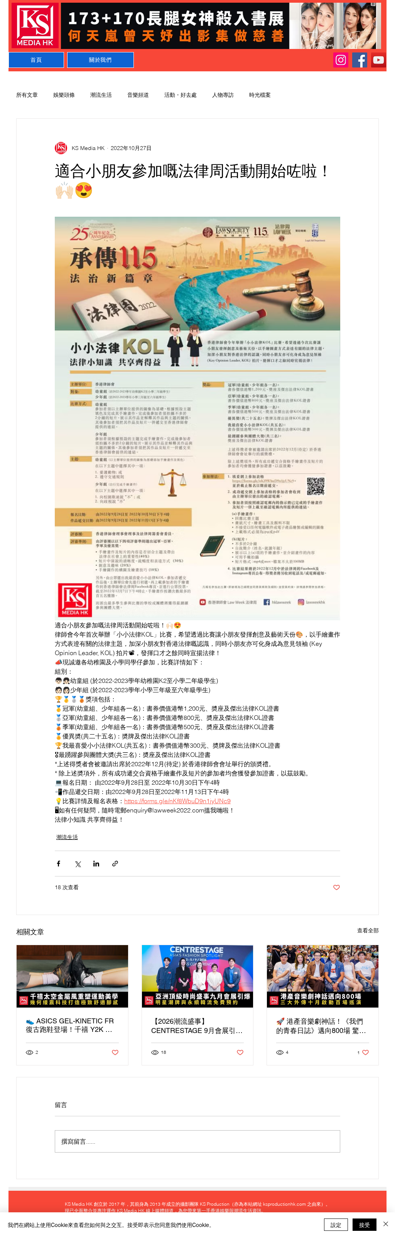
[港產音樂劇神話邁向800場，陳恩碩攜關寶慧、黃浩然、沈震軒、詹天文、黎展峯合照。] (322, 976)
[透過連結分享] (115, 863)
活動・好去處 (180, 94)
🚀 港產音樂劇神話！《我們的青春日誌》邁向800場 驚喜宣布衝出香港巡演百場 (321, 1026)
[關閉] (385, 1224)
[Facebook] (359, 59)
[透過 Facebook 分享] (58, 863)
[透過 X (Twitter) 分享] (77, 863)
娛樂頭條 (64, 94)
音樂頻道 (138, 94)
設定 (336, 1225)
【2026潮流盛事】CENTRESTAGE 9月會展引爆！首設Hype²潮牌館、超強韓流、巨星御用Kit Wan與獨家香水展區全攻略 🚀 (195, 1026)
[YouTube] (378, 59)
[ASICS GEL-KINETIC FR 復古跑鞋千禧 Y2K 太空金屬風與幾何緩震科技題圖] (72, 976)
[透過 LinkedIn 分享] (96, 863)
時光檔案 (260, 94)
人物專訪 (223, 94)
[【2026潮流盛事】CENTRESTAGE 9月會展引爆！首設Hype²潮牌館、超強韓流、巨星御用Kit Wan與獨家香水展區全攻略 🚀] (197, 976)
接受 (364, 1225)
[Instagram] (340, 59)
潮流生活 (101, 94)
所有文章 (27, 94)
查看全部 (368, 930)
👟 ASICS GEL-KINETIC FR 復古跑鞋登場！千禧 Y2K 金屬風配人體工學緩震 (70, 1025)
